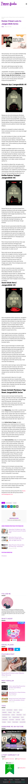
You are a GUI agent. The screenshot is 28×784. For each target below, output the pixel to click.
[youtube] (4, 649)
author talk (18, 719)
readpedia (4, 712)
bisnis (22, 717)
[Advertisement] (15, 12)
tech (10, 717)
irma (3, 26)
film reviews (19, 714)
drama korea (4, 719)
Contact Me (17, 779)
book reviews (9, 502)
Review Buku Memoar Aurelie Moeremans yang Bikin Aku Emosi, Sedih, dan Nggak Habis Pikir (16, 539)
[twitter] (17, 649)
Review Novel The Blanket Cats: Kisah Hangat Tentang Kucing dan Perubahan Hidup (17, 531)
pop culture (11, 719)
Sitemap (23, 779)
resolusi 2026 (22, 722)
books (7, 17)
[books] (14, 664)
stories (20, 709)
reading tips (4, 717)
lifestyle (9, 712)
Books (23, 490)
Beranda (3, 17)
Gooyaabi (23, 781)
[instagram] (11, 649)
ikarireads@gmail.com (7, 494)
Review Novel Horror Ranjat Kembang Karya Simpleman (17, 693)
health (23, 719)
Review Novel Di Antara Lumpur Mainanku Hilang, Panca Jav (13, 674)
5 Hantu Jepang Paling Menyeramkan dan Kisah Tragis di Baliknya (17, 686)
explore (15, 709)
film (14, 712)
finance (9, 722)
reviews (13, 714)
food (24, 714)
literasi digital (15, 722)
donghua (4, 722)
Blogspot (13, 781)
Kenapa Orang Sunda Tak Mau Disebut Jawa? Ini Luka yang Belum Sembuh (17, 699)
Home (5, 779)
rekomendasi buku (6, 714)
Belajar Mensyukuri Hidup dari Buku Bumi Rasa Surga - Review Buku (16, 545)
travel (18, 712)
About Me (11, 779)
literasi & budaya (16, 717)
